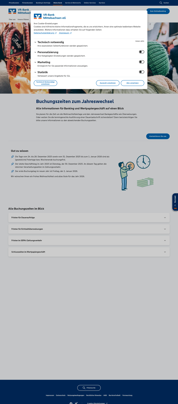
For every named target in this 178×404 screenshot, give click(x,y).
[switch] (141, 51)
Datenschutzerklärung (44, 33)
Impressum (64, 33)
